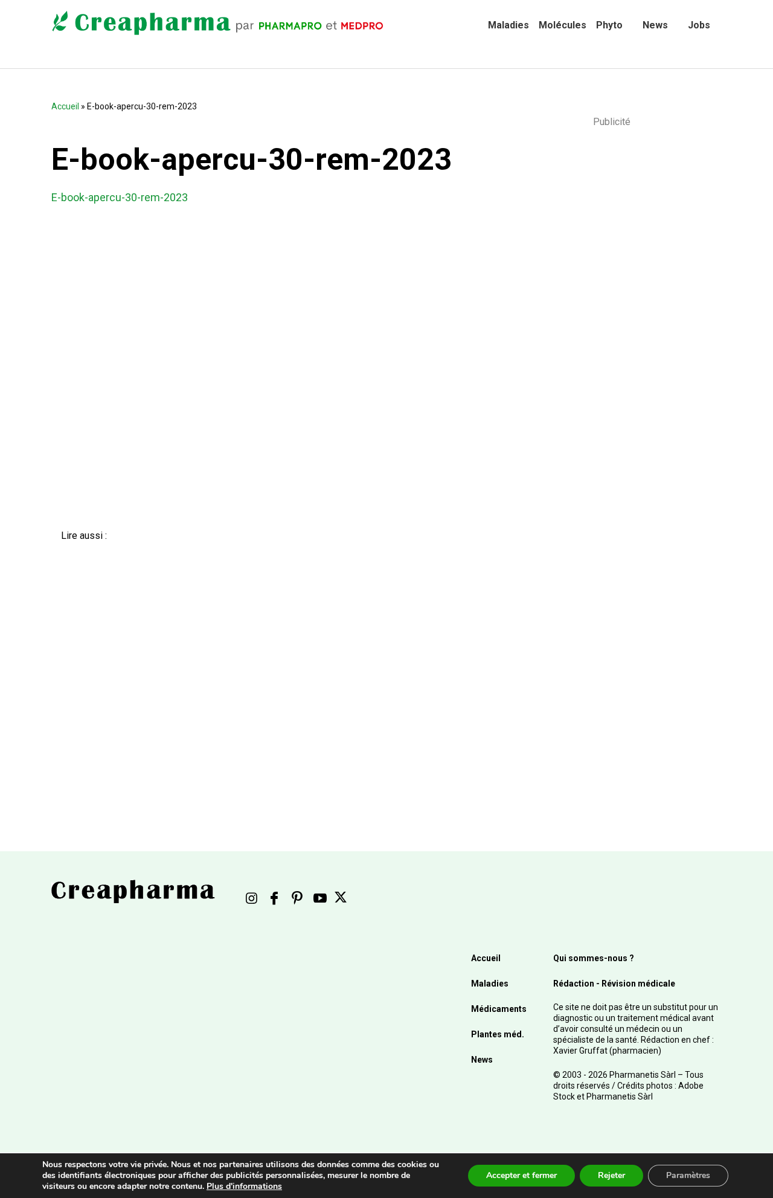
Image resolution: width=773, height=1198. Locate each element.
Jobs (699, 25)
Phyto (609, 25)
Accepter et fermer (521, 1175)
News (655, 25)
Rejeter (611, 1175)
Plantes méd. (497, 1034)
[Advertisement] (263, 670)
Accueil (65, 106)
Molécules (562, 25)
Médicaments (499, 1009)
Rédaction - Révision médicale (614, 983)
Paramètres (688, 1175)
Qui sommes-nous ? (593, 958)
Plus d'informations (244, 1186)
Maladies (508, 25)
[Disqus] (271, 372)
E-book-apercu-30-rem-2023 (119, 197)
